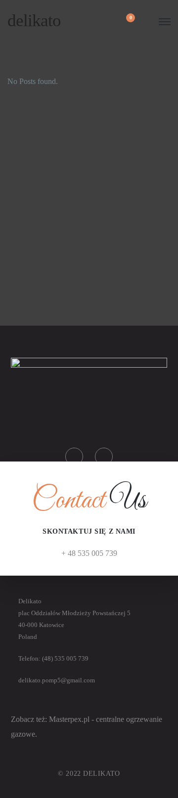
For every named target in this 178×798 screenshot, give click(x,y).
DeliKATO (34, 20)
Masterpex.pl (70, 719)
